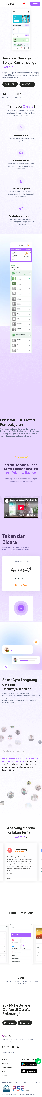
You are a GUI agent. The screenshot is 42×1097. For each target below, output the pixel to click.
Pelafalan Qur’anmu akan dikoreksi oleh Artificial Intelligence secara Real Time (21, 166)
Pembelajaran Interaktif (21, 216)
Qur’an (4, 1075)
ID (26, 3)
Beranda (5, 1063)
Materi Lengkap (21, 135)
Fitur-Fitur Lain (21, 913)
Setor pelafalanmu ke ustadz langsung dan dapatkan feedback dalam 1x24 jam (21, 194)
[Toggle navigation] (4, 4)
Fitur (3, 1071)
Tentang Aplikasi (7, 1067)
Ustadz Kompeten (21, 188)
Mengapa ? (21, 106)
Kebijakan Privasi (7, 1082)
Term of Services (21, 1082)
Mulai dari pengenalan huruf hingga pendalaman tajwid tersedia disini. (21, 139)
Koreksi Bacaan (21, 160)
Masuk (35, 4)
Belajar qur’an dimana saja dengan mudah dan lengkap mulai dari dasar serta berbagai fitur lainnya (21, 113)
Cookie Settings (35, 1082)
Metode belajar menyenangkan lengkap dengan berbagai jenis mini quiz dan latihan (21, 221)
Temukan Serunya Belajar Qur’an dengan (20, 62)
